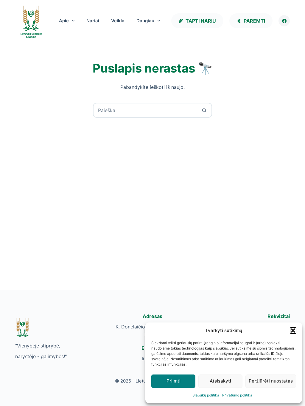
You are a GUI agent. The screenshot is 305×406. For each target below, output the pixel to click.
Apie (64, 20)
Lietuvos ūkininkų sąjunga (31, 36)
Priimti (173, 381)
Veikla (118, 20)
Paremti (254, 21)
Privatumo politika (237, 395)
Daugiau (145, 20)
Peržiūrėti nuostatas (271, 381)
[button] (293, 330)
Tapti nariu (201, 21)
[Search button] (204, 110)
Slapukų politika (205, 395)
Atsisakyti (220, 381)
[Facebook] (284, 20)
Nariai (92, 20)
